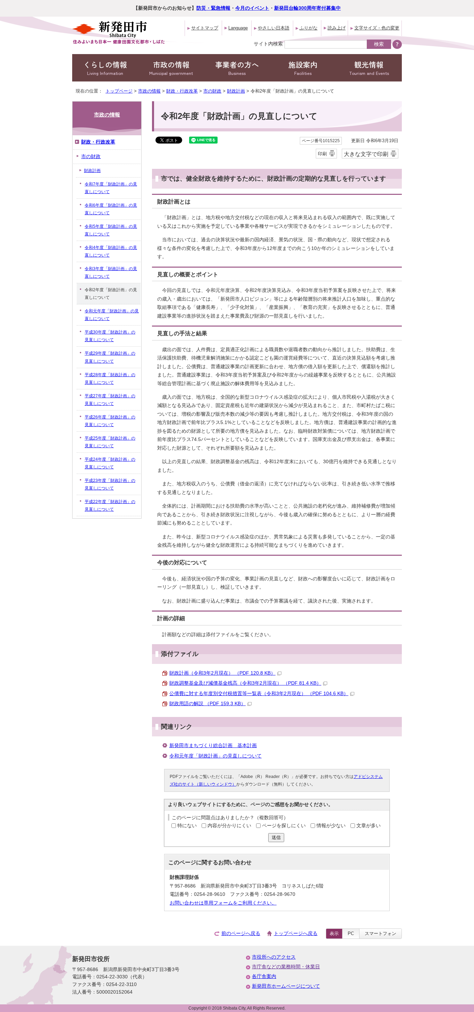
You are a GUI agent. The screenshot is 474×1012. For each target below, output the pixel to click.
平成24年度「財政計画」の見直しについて (110, 463)
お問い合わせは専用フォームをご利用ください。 (223, 903)
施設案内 (303, 67)
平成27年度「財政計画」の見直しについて (110, 399)
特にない (187, 825)
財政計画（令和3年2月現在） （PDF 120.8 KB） (222, 673)
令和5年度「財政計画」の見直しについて (111, 230)
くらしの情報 (105, 67)
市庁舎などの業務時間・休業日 (286, 966)
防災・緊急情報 (213, 8)
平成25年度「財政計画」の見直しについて (110, 442)
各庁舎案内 (264, 976)
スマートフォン (380, 933)
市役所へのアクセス (274, 957)
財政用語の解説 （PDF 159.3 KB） (207, 703)
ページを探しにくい (284, 825)
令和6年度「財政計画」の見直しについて (111, 209)
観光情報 (369, 67)
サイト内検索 (268, 43)
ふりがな (308, 28)
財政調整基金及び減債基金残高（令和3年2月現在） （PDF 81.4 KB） (245, 683)
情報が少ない (331, 825)
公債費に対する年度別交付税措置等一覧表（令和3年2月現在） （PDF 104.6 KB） (258, 693)
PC (351, 933)
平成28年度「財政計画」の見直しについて (110, 378)
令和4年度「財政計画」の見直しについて (111, 251)
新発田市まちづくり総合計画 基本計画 (213, 745)
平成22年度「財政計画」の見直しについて (110, 505)
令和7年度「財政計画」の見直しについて (111, 188)
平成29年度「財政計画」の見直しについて (110, 357)
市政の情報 (171, 67)
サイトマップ (204, 28)
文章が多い (368, 825)
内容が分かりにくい (229, 825)
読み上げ (337, 28)
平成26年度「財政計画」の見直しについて (110, 421)
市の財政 (212, 91)
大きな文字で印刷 (366, 154)
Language (238, 28)
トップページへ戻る (296, 933)
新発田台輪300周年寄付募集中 (307, 8)
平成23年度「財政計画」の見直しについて (110, 484)
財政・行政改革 (182, 91)
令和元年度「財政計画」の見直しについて (215, 756)
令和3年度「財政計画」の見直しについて (111, 272)
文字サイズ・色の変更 (376, 28)
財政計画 (236, 91)
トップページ (119, 91)
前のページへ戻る (240, 933)
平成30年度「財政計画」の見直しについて (110, 336)
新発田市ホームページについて (286, 986)
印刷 (322, 153)
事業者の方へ (237, 67)
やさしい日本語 (273, 28)
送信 (276, 837)
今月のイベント (252, 8)
